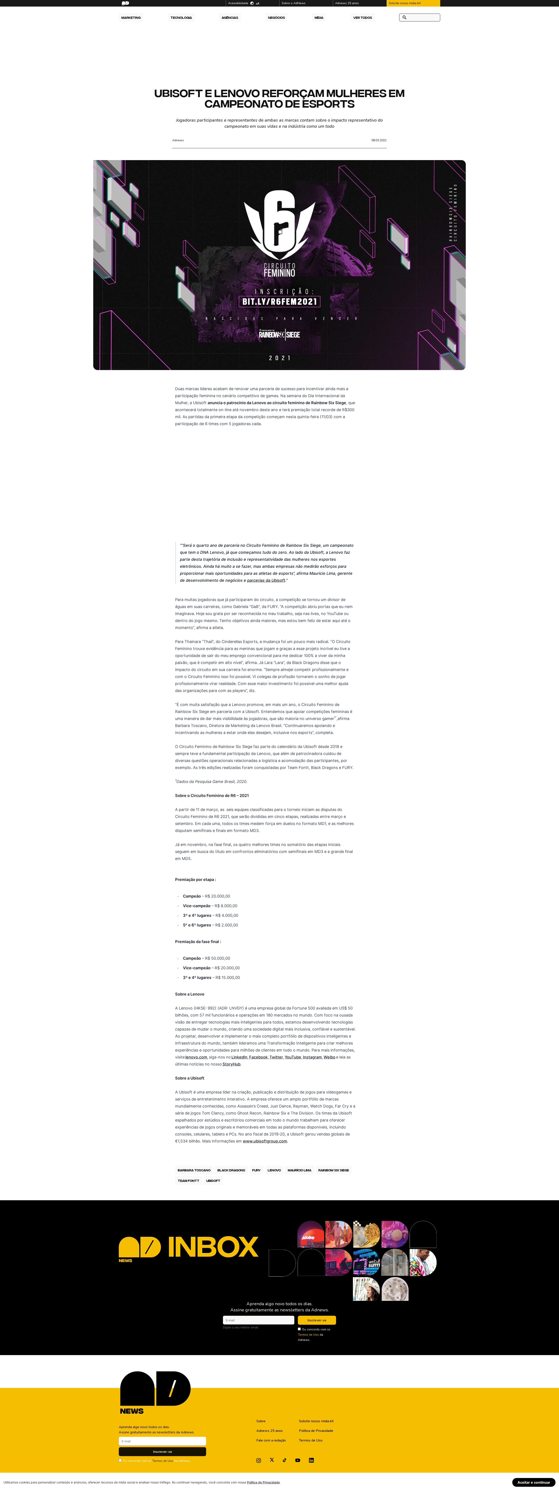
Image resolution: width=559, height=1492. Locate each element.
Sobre (261, 1421)
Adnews (178, 140)
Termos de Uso (308, 1335)
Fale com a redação (271, 1440)
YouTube (293, 1057)
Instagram (312, 1057)
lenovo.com (196, 1057)
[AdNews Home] (125, 3)
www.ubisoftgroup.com (265, 1141)
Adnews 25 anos (269, 1430)
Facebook (258, 1057)
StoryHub (231, 1064)
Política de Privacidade (316, 1430)
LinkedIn (239, 1057)
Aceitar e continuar (534, 1482)
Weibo (329, 1057)
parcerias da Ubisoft (266, 580)
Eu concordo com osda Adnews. (314, 1334)
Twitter (276, 1057)
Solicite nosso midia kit (316, 1421)
